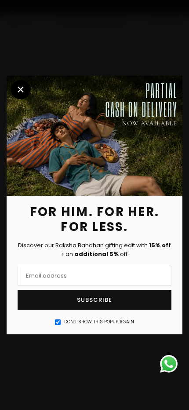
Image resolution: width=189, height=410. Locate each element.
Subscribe (94, 300)
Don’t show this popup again (99, 321)
